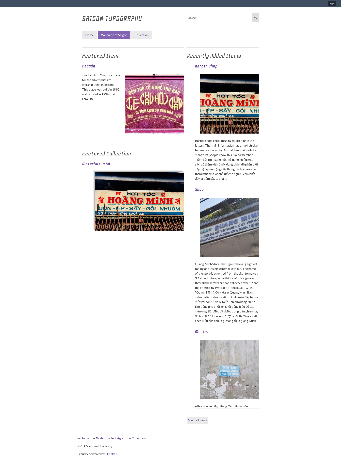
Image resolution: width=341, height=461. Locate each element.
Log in (332, 3)
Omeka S (111, 454)
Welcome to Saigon (114, 35)
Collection (139, 438)
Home (89, 35)
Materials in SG (96, 164)
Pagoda (88, 66)
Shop (199, 189)
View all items (197, 420)
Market (202, 331)
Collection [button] (142, 35)
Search (255, 17)
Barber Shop (206, 66)
